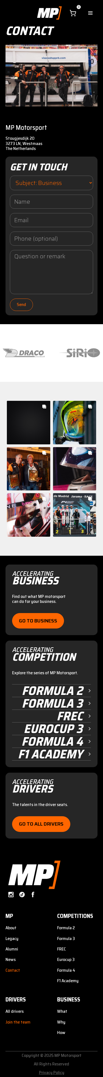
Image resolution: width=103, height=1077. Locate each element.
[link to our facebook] (32, 894)
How (61, 1032)
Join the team (17, 1022)
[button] (73, 13)
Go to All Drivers (41, 824)
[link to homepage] (32, 875)
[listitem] (24, 353)
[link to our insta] (10, 894)
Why (61, 1022)
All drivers (14, 1011)
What (62, 1011)
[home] (48, 13)
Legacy (11, 938)
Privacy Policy (51, 1072)
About (10, 927)
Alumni (11, 949)
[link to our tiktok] (21, 894)
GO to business (38, 621)
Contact (12, 970)
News (10, 959)
